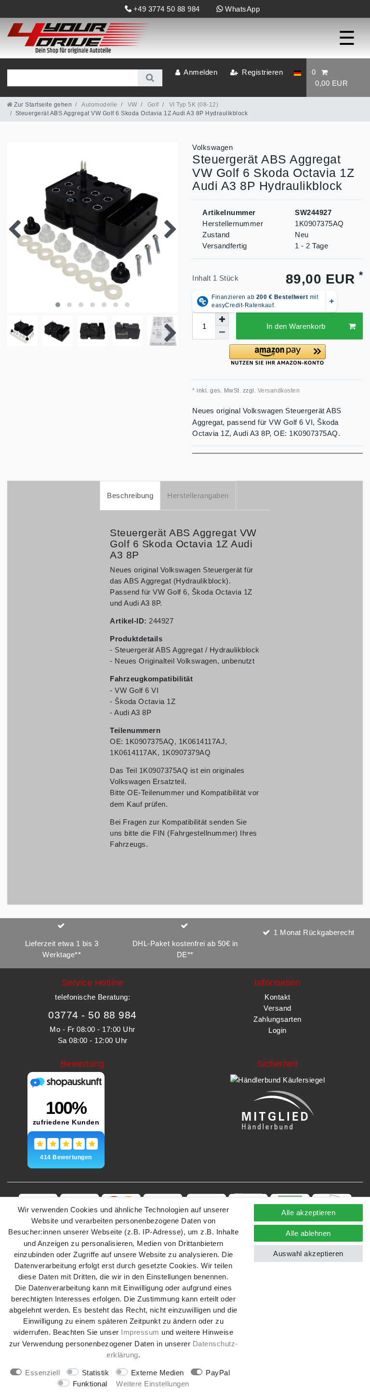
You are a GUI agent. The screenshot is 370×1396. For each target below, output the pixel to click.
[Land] (297, 72)
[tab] (130, 495)
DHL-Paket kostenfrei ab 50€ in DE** (185, 949)
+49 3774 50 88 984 (166, 9)
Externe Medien (157, 1373)
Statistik (95, 1373)
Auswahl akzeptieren (308, 1253)
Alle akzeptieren (308, 1212)
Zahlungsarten (277, 1019)
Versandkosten (278, 390)
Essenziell (42, 1373)
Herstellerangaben (198, 495)
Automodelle (99, 104)
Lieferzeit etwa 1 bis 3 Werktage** (62, 949)
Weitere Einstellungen (152, 1384)
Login (277, 1030)
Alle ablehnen (308, 1233)
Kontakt (277, 997)
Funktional (90, 1384)
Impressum (140, 1332)
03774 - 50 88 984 (92, 1014)
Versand (277, 1008)
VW (131, 104)
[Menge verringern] (222, 332)
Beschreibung (130, 495)
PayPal (218, 1373)
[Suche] (150, 77)
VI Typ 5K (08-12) (192, 104)
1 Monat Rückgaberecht (314, 932)
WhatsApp (242, 9)
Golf (152, 104)
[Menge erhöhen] (222, 319)
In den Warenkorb (296, 326)
